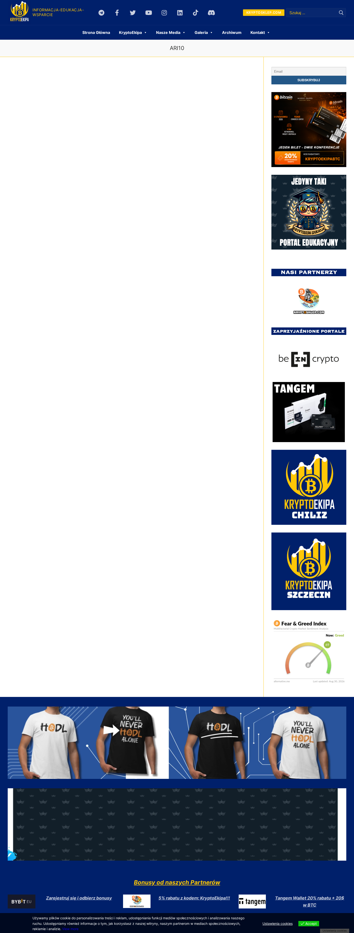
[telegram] (101, 12)
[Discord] (211, 12)
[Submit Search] (341, 12)
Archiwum (232, 32)
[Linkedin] (180, 12)
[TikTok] (195, 12)
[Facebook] (117, 12)
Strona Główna (96, 32)
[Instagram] (164, 12)
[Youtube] (148, 12)
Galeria (201, 32)
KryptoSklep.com (263, 12)
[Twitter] (133, 12)
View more (70, 929)
